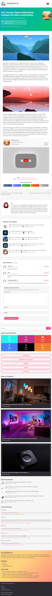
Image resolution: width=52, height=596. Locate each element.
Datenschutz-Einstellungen (6, 594)
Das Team (26, 371)
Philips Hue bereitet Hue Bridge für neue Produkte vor (15, 472)
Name (6, 307)
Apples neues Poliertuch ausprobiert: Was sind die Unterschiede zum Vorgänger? (21, 486)
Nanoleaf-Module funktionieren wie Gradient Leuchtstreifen (17, 404)
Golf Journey (35, 179)
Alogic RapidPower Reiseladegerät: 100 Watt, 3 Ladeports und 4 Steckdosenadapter (22, 491)
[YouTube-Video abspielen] (26, 160)
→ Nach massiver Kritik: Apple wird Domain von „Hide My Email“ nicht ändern (14, 530)
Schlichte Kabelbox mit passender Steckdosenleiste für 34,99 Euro (18, 482)
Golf (32, 179)
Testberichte (26, 355)
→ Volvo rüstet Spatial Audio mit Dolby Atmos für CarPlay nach (12, 545)
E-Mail (6, 312)
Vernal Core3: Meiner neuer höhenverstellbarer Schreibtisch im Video (19, 500)
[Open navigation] (48, 3)
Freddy (25, 239)
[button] (8, 185)
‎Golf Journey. (15, 140)
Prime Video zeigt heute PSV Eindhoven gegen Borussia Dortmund (12, 193)
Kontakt (26, 367)
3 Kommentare (10, 23)
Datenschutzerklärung (8, 566)
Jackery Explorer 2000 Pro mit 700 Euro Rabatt (40, 193)
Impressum (5, 564)
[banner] (10, 4)
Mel (4, 23)
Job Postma (19, 142)
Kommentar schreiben (33, 239)
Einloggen (26, 363)
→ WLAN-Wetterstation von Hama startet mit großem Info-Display (12, 514)
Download (46, 142)
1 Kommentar (30, 226)
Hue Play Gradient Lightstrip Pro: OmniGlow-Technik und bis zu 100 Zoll (19, 438)
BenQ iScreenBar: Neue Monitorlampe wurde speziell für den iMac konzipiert (20, 577)
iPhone (20, 178)
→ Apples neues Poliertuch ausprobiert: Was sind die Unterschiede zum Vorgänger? (15, 523)
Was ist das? (18, 26)
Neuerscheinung (31, 178)
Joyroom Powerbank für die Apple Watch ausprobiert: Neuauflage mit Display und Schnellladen (24, 496)
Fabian (26, 233)
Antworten (46, 266)
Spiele (26, 178)
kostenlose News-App (20, 557)
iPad (23, 178)
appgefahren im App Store (26, 359)
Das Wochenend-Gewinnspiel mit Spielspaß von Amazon (15, 571)
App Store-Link (42, 66)
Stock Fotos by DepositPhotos (7, 592)
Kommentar (7, 292)
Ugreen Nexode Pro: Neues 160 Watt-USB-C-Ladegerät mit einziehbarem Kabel (20, 573)
